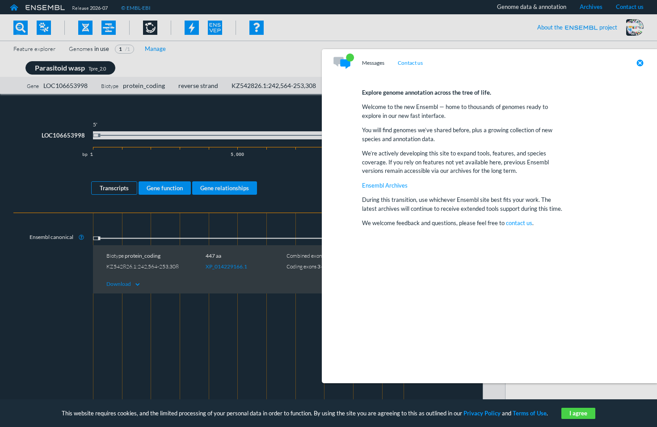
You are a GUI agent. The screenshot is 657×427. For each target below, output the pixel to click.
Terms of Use (530, 413)
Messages (373, 63)
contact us (519, 222)
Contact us (410, 63)
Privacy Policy (482, 413)
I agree (578, 413)
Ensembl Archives (385, 185)
